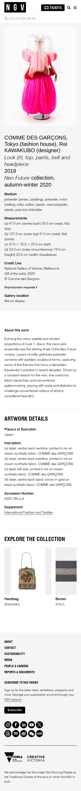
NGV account (13, 699)
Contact (10, 648)
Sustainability (14, 654)
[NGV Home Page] (15, 7)
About (8, 642)
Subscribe (14, 710)
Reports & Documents (19, 672)
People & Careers (16, 666)
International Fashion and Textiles (28, 512)
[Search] (69, 7)
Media (8, 660)
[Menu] (75, 7)
